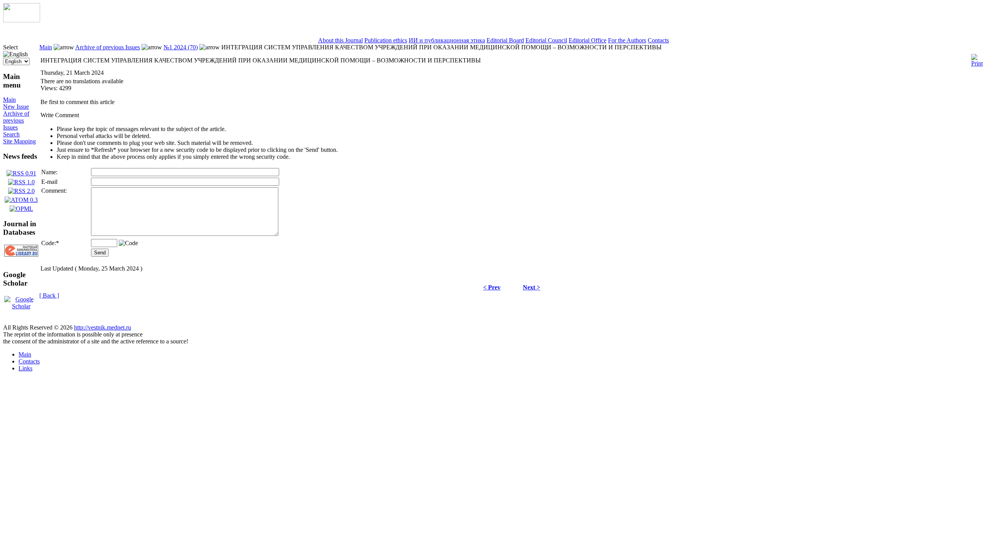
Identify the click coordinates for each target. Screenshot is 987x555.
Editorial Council (546, 40)
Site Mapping (19, 141)
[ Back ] (49, 295)
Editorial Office (587, 40)
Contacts (658, 40)
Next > (531, 287)
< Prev (491, 287)
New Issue (16, 106)
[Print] (977, 58)
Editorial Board (505, 40)
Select (10, 47)
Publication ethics (385, 40)
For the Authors (627, 40)
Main (9, 99)
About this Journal (340, 40)
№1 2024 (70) (180, 47)
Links (25, 368)
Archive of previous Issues (16, 120)
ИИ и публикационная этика (447, 40)
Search (11, 134)
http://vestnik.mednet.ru (102, 327)
